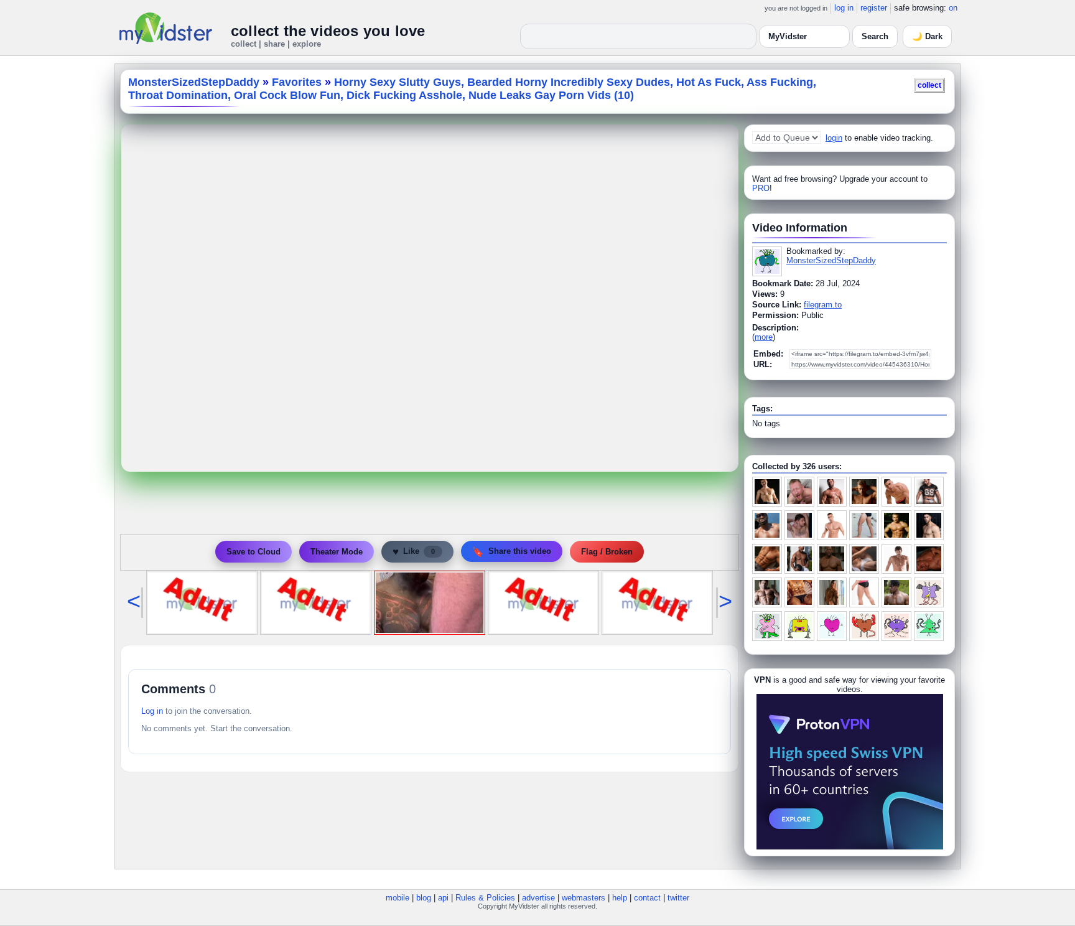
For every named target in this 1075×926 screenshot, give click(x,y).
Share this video (511, 551)
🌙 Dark (927, 36)
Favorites (297, 82)
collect (929, 85)
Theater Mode (336, 551)
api (443, 897)
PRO (761, 188)
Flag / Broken (607, 551)
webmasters (583, 897)
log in (844, 7)
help (619, 897)
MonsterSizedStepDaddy (193, 82)
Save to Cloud (253, 551)
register (873, 7)
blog (423, 897)
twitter (678, 897)
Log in (152, 711)
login (834, 138)
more (764, 337)
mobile (397, 897)
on (953, 7)
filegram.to (823, 304)
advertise (538, 897)
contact (647, 897)
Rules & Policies (485, 897)
